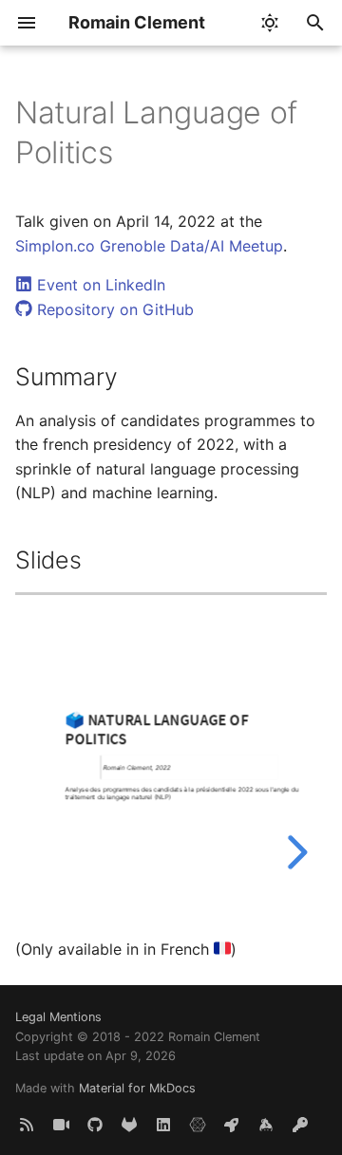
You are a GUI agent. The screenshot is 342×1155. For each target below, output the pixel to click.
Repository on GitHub (113, 309)
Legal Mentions (58, 1017)
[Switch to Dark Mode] (270, 23)
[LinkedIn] (163, 1124)
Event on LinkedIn (98, 284)
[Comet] (232, 1124)
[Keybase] (266, 1124)
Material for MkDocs (137, 1088)
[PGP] (300, 1124)
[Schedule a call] (61, 1124)
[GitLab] (129, 1124)
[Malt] (197, 1124)
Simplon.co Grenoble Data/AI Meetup (149, 245)
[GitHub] (95, 1124)
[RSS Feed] (26, 1124)
